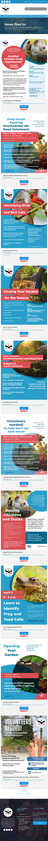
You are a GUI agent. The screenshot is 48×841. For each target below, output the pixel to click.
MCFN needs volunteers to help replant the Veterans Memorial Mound (20, 777)
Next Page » (29, 793)
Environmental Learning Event (10, 402)
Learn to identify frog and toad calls (12, 627)
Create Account (42, 1)
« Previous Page (20, 793)
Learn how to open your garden (11, 702)
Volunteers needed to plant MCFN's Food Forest (15, 175)
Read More (24, 106)
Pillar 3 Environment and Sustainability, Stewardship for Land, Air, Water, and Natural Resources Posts (23, 103)
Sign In (34, 1)
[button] (46, 16)
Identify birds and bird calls (10, 250)
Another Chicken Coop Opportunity (12, 100)
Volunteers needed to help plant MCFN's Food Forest (16, 477)
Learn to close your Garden (10, 327)
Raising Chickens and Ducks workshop (13, 552)
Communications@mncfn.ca (24, 816)
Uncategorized (6, 255)
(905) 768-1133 (22, 814)
